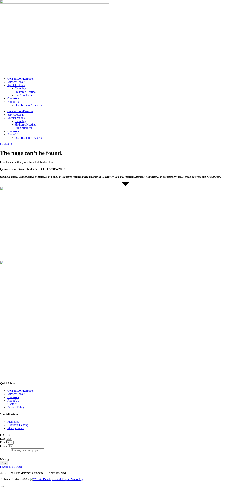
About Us (13, 101)
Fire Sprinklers (23, 95)
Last (3, 438)
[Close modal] (2, 486)
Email (4, 442)
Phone (4, 446)
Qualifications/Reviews (28, 105)
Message (5, 459)
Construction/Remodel (20, 78)
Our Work (13, 98)
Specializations (16, 85)
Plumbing (20, 88)
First (3, 434)
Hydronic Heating (25, 91)
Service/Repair (15, 81)
